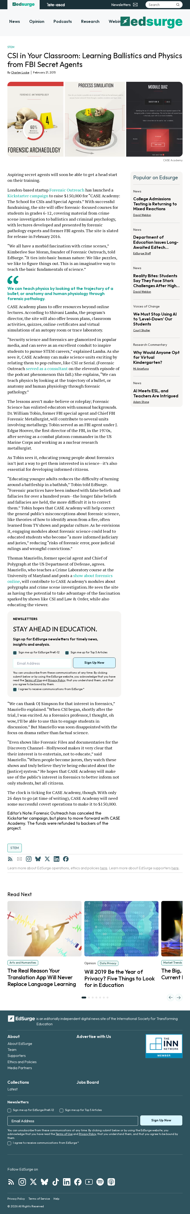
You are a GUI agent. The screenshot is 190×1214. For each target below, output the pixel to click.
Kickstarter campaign (27, 195)
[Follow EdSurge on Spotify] (100, 1182)
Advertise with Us (93, 1036)
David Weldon (142, 215)
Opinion (36, 21)
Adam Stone (141, 402)
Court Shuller (141, 330)
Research (90, 21)
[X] (47, 859)
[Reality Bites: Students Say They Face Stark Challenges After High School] (156, 281)
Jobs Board (87, 1082)
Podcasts (63, 21)
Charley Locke (20, 72)
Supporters (16, 1055)
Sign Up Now (94, 662)
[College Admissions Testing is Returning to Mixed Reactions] (156, 204)
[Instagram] (29, 859)
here (103, 868)
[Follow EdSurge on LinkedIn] (66, 1182)
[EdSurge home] (23, 4)
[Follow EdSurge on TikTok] (55, 1182)
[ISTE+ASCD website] (56, 4)
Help (56, 1198)
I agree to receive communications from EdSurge (51, 689)
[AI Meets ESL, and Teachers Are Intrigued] (156, 391)
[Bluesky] (38, 859)
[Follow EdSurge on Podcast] (111, 1182)
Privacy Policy (56, 680)
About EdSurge (19, 1043)
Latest (12, 1089)
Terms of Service (39, 1198)
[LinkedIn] (56, 859)
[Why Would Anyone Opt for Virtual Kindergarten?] (156, 358)
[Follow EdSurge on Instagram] (22, 1182)
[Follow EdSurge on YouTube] (89, 1182)
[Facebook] (66, 859)
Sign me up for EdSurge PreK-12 (39, 652)
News (14, 21)
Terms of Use (33, 680)
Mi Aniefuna (141, 368)
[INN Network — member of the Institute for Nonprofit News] (164, 1046)
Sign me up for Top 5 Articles (89, 652)
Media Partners (19, 1067)
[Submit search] (178, 4)
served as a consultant (47, 368)
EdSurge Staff (142, 253)
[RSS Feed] (10, 859)
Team (11, 1049)
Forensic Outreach (66, 190)
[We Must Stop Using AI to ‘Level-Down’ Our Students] (156, 319)
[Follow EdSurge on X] (33, 1182)
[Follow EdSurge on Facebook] (78, 1182)
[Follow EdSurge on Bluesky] (44, 1182)
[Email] (19, 859)
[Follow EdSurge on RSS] (11, 1182)
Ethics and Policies (22, 1061)
